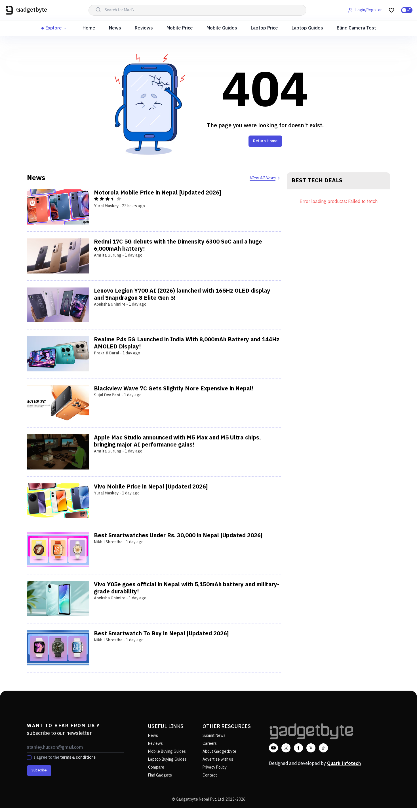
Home (89, 28)
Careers (210, 743)
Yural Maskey (106, 206)
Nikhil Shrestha (108, 542)
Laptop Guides (307, 28)
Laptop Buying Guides (167, 759)
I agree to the (65, 757)
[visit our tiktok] (323, 747)
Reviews (144, 28)
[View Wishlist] (391, 10)
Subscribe (39, 770)
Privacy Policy (215, 767)
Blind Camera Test (356, 28)
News (115, 28)
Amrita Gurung (107, 255)
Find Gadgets (160, 775)
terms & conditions (78, 757)
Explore (53, 28)
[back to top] (400, 793)
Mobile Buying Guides (167, 751)
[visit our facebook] (298, 747)
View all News (262, 178)
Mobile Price (180, 28)
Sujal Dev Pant (107, 395)
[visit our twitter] (310, 747)
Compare (156, 767)
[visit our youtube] (273, 747)
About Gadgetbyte (219, 751)
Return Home (265, 141)
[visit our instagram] (285, 747)
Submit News (214, 735)
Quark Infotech (344, 763)
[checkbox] (29, 757)
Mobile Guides (222, 28)
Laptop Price (264, 28)
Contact (210, 775)
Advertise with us (218, 759)
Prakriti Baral (106, 353)
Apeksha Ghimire (109, 304)
